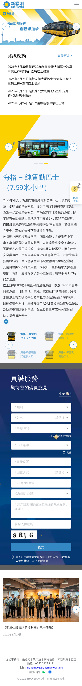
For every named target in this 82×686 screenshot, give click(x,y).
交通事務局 (12, 678)
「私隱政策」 (43, 579)
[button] (6, 26)
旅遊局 (26, 678)
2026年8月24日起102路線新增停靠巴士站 (36, 103)
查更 (73, 678)
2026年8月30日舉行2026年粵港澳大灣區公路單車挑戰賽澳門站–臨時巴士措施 (40, 69)
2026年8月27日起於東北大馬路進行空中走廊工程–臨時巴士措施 (40, 93)
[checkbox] (41, 455)
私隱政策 (62, 678)
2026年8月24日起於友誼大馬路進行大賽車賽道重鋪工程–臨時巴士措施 (40, 81)
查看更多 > (65, 56)
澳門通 (37, 678)
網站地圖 (49, 678)
